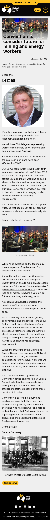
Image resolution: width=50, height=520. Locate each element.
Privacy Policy (40, 512)
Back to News (10, 483)
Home (4, 64)
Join (37, 10)
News (11, 64)
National (9, 31)
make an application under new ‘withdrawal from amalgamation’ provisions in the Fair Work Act (25, 286)
